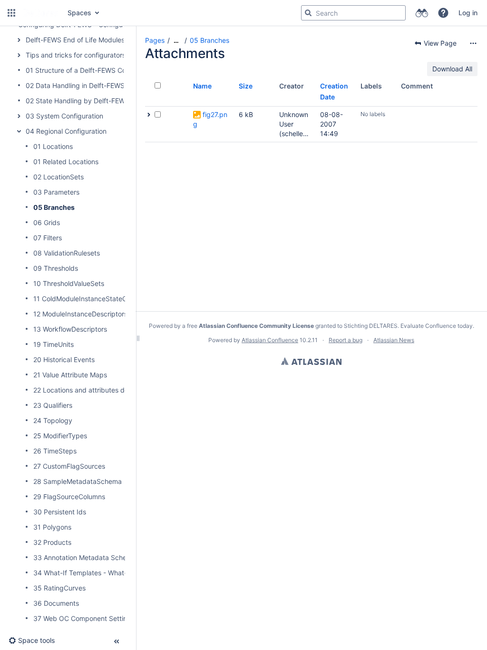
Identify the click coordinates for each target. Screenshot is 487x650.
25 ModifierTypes (60, 436)
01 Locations (53, 146)
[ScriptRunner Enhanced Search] (421, 12)
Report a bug (345, 340)
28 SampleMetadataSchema (77, 481)
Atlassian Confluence (270, 340)
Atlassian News (393, 340)
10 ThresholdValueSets (68, 283)
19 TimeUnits (53, 344)
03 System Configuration (64, 116)
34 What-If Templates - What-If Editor (92, 573)
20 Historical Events (64, 359)
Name (202, 86)
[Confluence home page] (40, 12)
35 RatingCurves (59, 588)
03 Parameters (56, 192)
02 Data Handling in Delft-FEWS (75, 85)
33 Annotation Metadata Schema (84, 557)
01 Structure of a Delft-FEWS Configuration (92, 70)
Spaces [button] (79, 13)
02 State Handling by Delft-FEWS (77, 101)
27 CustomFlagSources (69, 466)
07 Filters (47, 238)
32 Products (52, 542)
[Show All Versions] (149, 114)
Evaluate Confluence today (436, 325)
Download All (452, 69)
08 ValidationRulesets (66, 253)
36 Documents (56, 603)
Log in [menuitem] (467, 13)
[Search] (308, 13)
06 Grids (46, 222)
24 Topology (52, 420)
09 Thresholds (55, 268)
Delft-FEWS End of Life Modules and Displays (96, 40)
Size (246, 86)
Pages (155, 40)
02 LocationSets (58, 177)
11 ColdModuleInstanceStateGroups (89, 299)
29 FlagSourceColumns (69, 496)
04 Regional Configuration (66, 131)
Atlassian (311, 361)
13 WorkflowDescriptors (70, 329)
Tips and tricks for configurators (76, 55)
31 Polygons (52, 527)
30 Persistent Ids (59, 512)
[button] (11, 12)
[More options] (473, 43)
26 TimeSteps (55, 451)
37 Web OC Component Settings (84, 618)
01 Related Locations (65, 162)
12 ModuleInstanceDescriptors (80, 314)
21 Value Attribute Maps (70, 375)
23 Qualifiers (52, 405)
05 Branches (54, 207)
